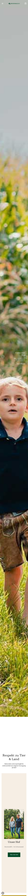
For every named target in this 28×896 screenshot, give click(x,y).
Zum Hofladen (21, 364)
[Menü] (2, 3)
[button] (14, 854)
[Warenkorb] (25, 3)
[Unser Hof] (14, 824)
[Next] (25, 356)
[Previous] (3, 356)
